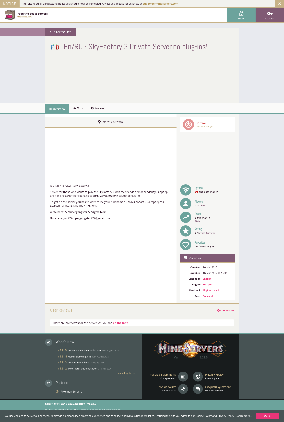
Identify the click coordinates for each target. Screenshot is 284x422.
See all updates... (127, 373)
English (207, 278)
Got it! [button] (267, 416)
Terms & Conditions (90, 409)
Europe (207, 284)
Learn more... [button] (244, 416)
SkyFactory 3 (211, 290)
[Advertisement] (110, 76)
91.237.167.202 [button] (113, 122)
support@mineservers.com (160, 3)
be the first (120, 323)
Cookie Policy (113, 409)
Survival (208, 296)
